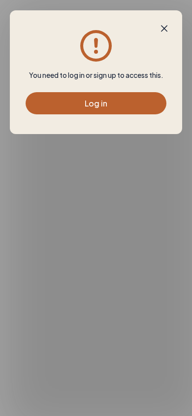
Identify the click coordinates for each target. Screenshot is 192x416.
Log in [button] (96, 103)
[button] (164, 28)
